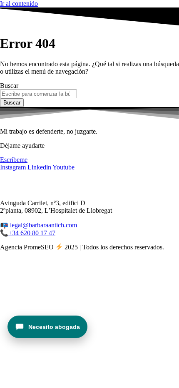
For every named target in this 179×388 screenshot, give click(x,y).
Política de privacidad (28, 181)
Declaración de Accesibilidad (38, 188)
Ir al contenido (19, 3)
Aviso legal (131, 181)
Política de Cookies (86, 181)
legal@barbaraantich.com (43, 225)
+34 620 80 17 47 (31, 232)
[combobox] (38, 94)
